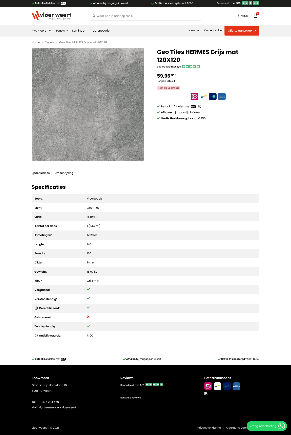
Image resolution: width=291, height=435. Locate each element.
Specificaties (41, 173)
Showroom (194, 30)
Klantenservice (213, 30)
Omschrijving (63, 173)
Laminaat (78, 31)
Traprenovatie (99, 31)
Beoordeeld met (229, 3)
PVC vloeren (40, 31)
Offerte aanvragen (241, 31)
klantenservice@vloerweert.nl (59, 407)
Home (36, 42)
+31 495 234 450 (48, 402)
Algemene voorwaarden (242, 428)
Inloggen (244, 15)
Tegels (60, 31)
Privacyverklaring (209, 428)
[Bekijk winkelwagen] (255, 15)
